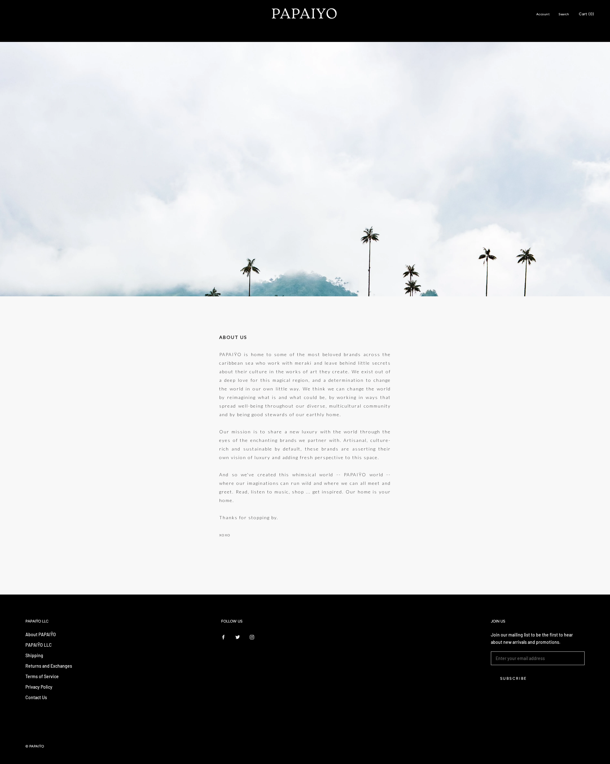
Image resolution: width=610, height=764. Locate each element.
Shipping (34, 655)
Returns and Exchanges (48, 666)
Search (564, 14)
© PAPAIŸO (34, 746)
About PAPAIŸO (40, 634)
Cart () (586, 14)
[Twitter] (237, 636)
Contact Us (36, 697)
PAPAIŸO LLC (38, 645)
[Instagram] (252, 636)
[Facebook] (223, 636)
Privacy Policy (38, 687)
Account (543, 14)
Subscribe (513, 678)
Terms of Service (42, 676)
